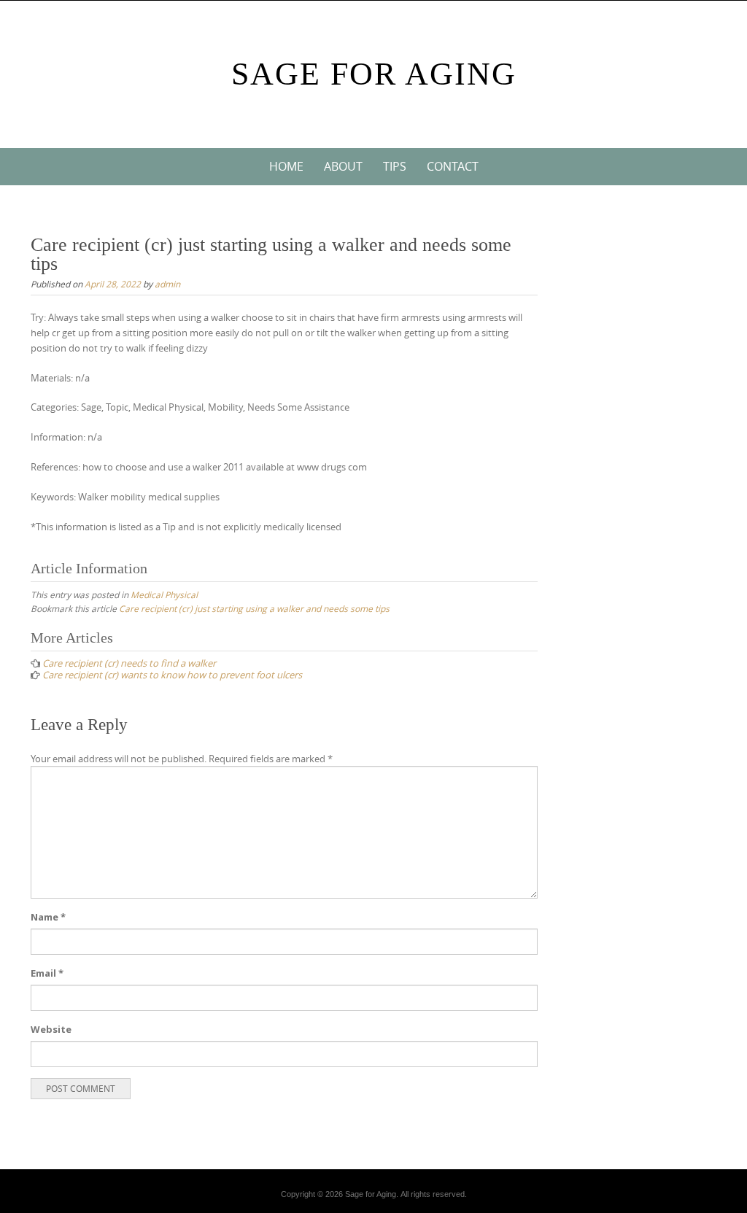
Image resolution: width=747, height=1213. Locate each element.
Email (47, 973)
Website (51, 1029)
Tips (394, 166)
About (343, 166)
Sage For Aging (373, 74)
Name (48, 916)
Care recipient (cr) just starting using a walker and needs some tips (254, 608)
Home (286, 166)
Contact (453, 166)
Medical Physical (164, 594)
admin (167, 284)
